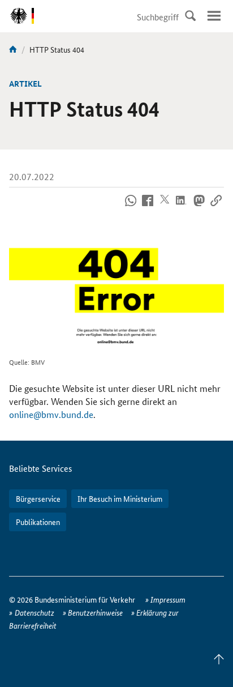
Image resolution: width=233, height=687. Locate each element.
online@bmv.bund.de (51, 414)
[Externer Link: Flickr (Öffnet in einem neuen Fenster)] (131, 206)
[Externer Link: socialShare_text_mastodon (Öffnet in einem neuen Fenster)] (198, 206)
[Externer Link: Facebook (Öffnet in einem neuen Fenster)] (148, 206)
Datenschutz (34, 612)
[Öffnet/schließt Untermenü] (214, 16)
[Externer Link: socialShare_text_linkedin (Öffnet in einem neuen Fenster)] (181, 206)
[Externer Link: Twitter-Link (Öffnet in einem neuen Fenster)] (164, 206)
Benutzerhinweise (95, 612)
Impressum (167, 599)
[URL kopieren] (215, 206)
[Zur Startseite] (13, 49)
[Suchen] (190, 16)
